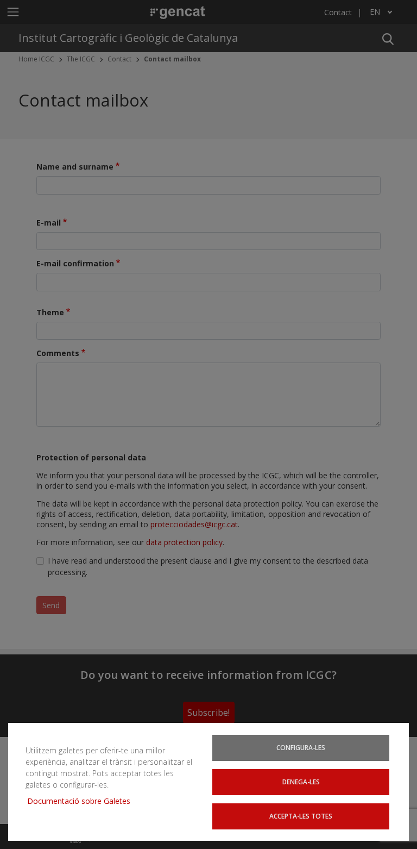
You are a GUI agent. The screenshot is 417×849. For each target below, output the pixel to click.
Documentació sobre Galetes (82, 801)
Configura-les (300, 747)
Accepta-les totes (300, 815)
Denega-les (301, 781)
